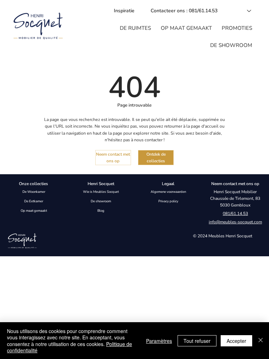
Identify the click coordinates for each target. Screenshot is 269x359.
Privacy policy (168, 201)
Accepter (236, 340)
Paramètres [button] (159, 340)
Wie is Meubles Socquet (101, 191)
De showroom (101, 201)
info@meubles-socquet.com (235, 222)
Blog (100, 210)
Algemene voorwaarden (168, 191)
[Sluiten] (260, 340)
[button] (135, 28)
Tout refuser (197, 340)
